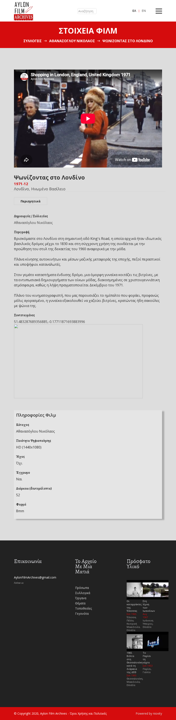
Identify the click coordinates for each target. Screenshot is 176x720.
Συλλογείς (32, 41)
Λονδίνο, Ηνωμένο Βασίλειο (39, 188)
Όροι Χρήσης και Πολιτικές (88, 713)
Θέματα (80, 603)
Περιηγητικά (31, 201)
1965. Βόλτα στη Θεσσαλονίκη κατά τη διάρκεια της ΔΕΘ (135, 662)
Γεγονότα (82, 613)
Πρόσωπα (82, 588)
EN (144, 11)
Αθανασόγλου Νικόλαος (72, 41)
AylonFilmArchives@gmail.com (35, 577)
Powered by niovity (149, 713)
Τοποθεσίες (83, 608)
